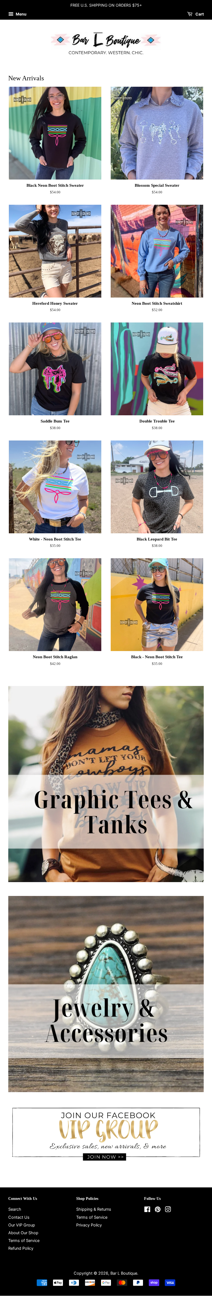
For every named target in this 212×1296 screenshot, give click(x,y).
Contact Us (19, 1217)
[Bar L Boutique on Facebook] (147, 1210)
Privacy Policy (89, 1225)
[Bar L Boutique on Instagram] (168, 1210)
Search (14, 1209)
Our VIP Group (21, 1225)
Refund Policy (20, 1248)
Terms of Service (23, 1240)
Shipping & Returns (93, 1209)
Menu (20, 14)
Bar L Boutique (123, 1273)
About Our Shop (23, 1232)
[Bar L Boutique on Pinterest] (158, 1210)
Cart (199, 14)
